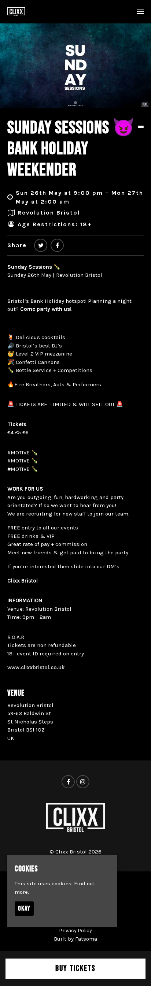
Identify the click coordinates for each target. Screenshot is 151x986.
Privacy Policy (75, 930)
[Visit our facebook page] (57, 245)
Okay (24, 908)
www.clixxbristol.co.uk (36, 667)
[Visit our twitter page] (40, 245)
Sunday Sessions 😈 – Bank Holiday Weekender (75, 149)
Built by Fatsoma (75, 938)
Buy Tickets (75, 969)
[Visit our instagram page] (82, 782)
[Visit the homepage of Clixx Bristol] (16, 11)
